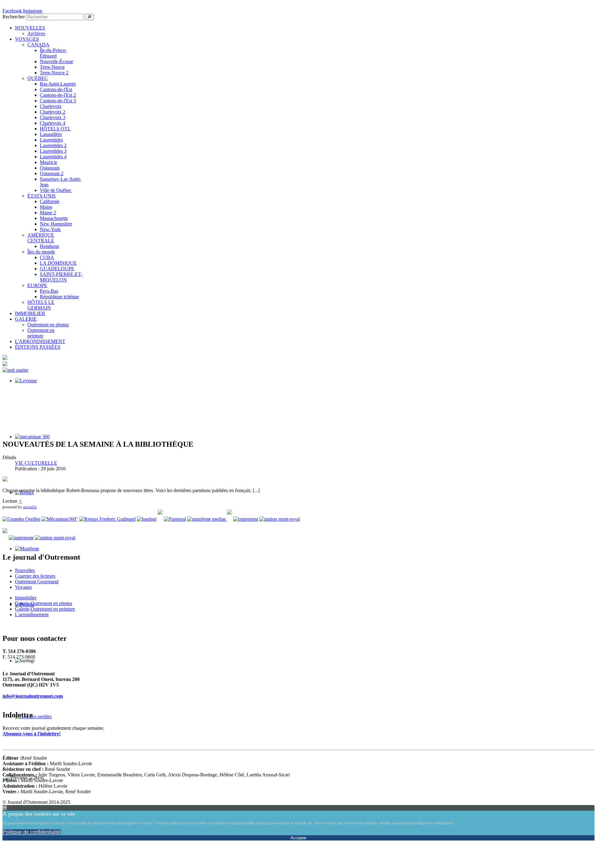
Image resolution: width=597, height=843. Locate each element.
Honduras (49, 246)
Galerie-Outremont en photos (43, 603)
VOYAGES (27, 39)
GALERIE (26, 319)
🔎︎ (89, 17)
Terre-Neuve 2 (54, 72)
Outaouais (50, 167)
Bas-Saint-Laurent (58, 83)
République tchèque (59, 296)
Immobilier (25, 597)
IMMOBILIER (30, 313)
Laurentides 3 (53, 151)
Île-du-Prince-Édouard (53, 53)
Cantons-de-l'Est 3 (58, 100)
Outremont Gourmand (36, 581)
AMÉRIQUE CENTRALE (40, 237)
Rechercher (13, 16)
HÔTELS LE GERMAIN (40, 305)
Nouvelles (25, 570)
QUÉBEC (37, 78)
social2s (30, 507)
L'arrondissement (32, 614)
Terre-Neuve (52, 67)
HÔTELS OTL (55, 128)
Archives (36, 33)
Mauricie (48, 162)
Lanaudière (51, 134)
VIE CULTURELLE (36, 463)
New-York (50, 229)
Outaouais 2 (51, 173)
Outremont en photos (48, 324)
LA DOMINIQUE (58, 263)
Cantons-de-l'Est (56, 89)
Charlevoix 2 (52, 111)
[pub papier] (15, 370)
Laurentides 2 (53, 145)
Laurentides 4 (53, 156)
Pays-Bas (49, 291)
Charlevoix (51, 106)
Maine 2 (48, 212)
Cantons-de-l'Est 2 (58, 95)
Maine (46, 207)
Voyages (23, 587)
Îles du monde (41, 251)
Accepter (298, 838)
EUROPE (37, 285)
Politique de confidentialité (31, 832)
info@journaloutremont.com (32, 696)
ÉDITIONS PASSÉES (37, 347)
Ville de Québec (56, 190)
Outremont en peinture (40, 333)
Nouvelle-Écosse (56, 61)
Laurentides (51, 139)
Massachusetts (54, 218)
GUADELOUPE (57, 268)
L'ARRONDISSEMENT (40, 341)
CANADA (38, 44)
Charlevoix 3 (52, 117)
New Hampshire (56, 223)
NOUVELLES (30, 27)
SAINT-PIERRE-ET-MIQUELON (61, 277)
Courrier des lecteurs (35, 576)
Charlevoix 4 (52, 123)
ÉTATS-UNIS (41, 195)
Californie (49, 201)
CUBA (47, 257)
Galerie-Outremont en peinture (45, 609)
